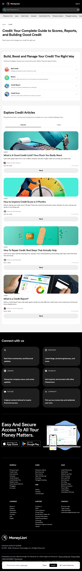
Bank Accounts (39, 472)
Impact (12, 518)
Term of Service (40, 510)
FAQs (36, 508)
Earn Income (39, 474)
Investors (12, 514)
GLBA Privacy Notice (41, 518)
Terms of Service (64, 557)
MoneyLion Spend (40, 470)
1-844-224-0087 (66, 510)
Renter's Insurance (66, 486)
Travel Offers (65, 488)
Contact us (38, 506)
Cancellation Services (67, 492)
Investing (38, 478)
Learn (4, 24)
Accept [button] (53, 565)
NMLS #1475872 (7, 559)
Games (37, 489)
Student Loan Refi (66, 474)
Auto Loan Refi (65, 478)
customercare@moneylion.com (70, 512)
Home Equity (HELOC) (16, 484)
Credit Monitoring (66, 470)
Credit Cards (13, 472)
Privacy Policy (39, 512)
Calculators (13, 512)
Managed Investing (40, 480)
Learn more (24, 565)
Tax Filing (64, 482)
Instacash (12, 476)
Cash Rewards (39, 493)
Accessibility (39, 522)
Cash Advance (14, 474)
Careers (12, 508)
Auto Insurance (65, 476)
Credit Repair (65, 490)
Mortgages (13, 486)
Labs (11, 516)
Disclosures (18, 559)
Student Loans (14, 482)
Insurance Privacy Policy (69, 561)
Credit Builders (14, 478)
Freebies (38, 491)
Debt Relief (64, 472)
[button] (66, 565)
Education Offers (66, 484)
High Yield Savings (40, 476)
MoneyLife (13, 510)
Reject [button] (44, 565)
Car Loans (13, 488)
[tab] (23, 124)
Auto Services (65, 480)
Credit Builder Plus (15, 480)
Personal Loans (14, 470)
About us (12, 506)
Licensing (38, 520)
